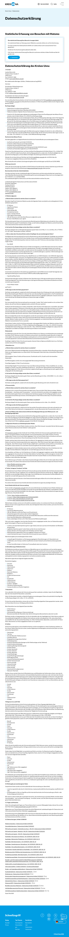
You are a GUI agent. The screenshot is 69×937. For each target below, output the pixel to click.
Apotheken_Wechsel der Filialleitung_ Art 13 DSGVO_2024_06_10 (22, 839)
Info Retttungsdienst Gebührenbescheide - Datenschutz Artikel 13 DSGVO (24, 891)
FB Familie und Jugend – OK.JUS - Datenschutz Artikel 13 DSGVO (22, 834)
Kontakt (7, 923)
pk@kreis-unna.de (24, 421)
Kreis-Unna (8, 11)
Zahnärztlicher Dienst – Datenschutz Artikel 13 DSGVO (19, 881)
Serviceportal (18, 923)
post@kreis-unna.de (38, 157)
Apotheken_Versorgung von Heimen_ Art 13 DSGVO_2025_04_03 (22, 836)
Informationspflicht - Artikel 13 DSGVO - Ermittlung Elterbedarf (22, 866)
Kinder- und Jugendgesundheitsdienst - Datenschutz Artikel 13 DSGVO (23, 869)
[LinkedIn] (62, 919)
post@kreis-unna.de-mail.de (53, 100)
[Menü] (62, 4)
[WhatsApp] (55, 919)
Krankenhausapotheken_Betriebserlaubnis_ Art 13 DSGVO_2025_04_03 (24, 854)
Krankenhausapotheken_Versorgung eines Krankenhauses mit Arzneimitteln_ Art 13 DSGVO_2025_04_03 (32, 857)
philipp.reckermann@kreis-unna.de (18, 93)
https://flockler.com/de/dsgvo (15, 465)
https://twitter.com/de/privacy (20, 495)
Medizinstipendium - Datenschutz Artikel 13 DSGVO (19, 823)
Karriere (17, 929)
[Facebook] (42, 915)
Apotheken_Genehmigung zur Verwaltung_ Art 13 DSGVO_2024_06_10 (23, 844)
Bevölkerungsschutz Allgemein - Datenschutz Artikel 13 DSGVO (22, 885)
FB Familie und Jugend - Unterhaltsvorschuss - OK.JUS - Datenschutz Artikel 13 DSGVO (28, 829)
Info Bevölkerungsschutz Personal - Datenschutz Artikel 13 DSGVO (22, 888)
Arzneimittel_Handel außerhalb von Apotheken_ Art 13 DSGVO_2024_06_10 (25, 849)
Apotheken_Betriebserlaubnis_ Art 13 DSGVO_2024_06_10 (20, 841)
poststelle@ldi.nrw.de (15, 191)
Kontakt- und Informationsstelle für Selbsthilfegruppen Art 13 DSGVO (23, 860)
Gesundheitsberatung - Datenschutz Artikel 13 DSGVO (19, 826)
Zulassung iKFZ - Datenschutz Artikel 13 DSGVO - (18, 883)
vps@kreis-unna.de (14, 101)
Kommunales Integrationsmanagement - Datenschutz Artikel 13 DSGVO (24, 876)
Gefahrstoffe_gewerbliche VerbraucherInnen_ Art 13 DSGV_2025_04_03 (24, 861)
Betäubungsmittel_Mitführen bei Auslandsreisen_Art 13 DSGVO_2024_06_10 (25, 852)
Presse (7, 925)
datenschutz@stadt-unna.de (16, 97)
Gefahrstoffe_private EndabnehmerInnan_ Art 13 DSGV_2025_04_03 (23, 864)
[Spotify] (49, 919)
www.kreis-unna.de (12, 433)
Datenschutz (15, 11)
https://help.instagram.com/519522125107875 (25, 497)
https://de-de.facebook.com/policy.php (23, 498)
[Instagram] (49, 915)
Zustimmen (15, 57)
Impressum (28, 929)
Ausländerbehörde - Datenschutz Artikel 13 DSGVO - (19, 871)
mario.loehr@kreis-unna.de (16, 79)
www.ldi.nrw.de (9, 193)
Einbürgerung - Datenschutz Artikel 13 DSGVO (17, 874)
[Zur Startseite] (11, 4)
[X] (55, 915)
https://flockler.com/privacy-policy (16, 464)
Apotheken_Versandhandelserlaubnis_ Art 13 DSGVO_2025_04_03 (22, 847)
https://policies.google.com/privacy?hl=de (23, 500)
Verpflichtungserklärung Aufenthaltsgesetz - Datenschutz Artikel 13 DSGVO (25, 878)
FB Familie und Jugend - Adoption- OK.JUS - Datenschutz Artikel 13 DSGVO (25, 831)
